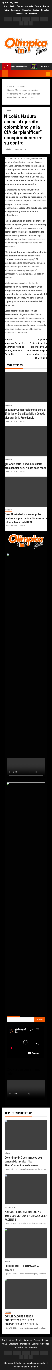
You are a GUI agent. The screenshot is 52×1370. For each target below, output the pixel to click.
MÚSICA (7, 1153)
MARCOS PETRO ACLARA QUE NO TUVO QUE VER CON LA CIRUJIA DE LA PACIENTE (26, 1215)
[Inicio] (5, 73)
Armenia (29, 6)
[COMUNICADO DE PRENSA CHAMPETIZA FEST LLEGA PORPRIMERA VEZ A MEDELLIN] (26, 1294)
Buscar (40, 1020)
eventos (8, 1312)
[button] (11, 73)
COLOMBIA (7, 110)
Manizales (26, 10)
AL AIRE (10, 1013)
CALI (6, 6)
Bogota (20, 6)
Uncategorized (10, 1207)
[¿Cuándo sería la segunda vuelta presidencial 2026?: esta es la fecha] (26, 441)
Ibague (46, 6)
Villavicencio (21, 14)
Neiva (6, 10)
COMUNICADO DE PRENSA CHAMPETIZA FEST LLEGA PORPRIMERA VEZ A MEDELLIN (21, 1320)
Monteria (33, 14)
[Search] (43, 73)
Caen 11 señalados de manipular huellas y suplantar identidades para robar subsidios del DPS (26, 518)
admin (8, 149)
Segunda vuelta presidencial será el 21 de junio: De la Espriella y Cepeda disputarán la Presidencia (25, 413)
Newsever (18, 1366)
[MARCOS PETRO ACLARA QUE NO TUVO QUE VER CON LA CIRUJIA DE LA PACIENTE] (26, 1189)
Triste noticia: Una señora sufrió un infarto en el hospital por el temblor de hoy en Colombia (37, 348)
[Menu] (11, 73)
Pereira (38, 6)
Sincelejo (45, 10)
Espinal (36, 10)
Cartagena (15, 10)
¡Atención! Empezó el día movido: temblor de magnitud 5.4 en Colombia (15, 347)
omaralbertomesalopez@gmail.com (33, 1169)
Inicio (12, 6)
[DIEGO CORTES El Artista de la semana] (26, 1243)
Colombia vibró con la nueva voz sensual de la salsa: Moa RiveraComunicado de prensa (23, 1161)
